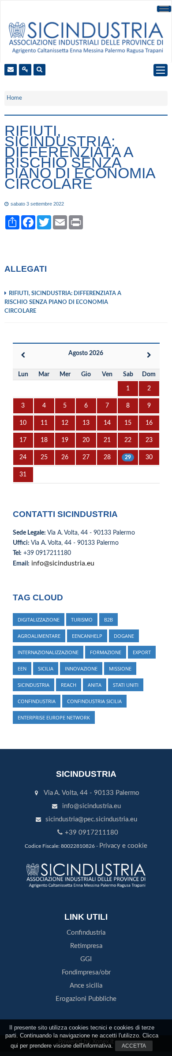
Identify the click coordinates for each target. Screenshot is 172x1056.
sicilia (45, 668)
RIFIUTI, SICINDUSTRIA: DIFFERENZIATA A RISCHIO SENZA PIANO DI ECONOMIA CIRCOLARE (62, 302)
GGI (86, 959)
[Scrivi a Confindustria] (10, 69)
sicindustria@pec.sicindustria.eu (91, 819)
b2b (108, 619)
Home (14, 98)
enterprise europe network (54, 717)
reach (68, 685)
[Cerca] (39, 69)
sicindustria (33, 685)
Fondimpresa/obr (86, 972)
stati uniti (125, 685)
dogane (124, 636)
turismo (82, 619)
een (22, 668)
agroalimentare (39, 636)
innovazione (81, 668)
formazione (105, 652)
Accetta (134, 1046)
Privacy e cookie (123, 846)
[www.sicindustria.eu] (85, 37)
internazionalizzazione (48, 652)
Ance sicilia (86, 985)
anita (94, 685)
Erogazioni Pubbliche (86, 999)
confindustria (37, 701)
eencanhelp (87, 636)
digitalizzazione (39, 619)
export (142, 652)
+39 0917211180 (91, 832)
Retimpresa (86, 946)
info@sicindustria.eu (62, 563)
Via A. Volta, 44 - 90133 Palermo (91, 793)
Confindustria (86, 932)
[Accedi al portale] (25, 69)
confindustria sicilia (94, 701)
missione (120, 668)
